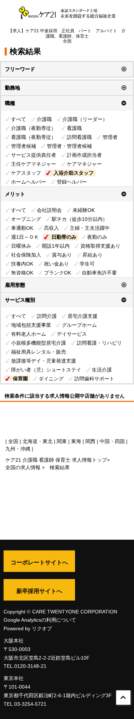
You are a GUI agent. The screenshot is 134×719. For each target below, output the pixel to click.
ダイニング (51, 379)
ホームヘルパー (28, 182)
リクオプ (42, 628)
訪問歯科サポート (94, 379)
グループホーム (79, 325)
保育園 (20, 379)
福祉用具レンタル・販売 (38, 352)
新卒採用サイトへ (39, 591)
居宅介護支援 (83, 316)
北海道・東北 (38, 441)
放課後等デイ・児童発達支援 (43, 361)
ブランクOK (57, 273)
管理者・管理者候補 (69, 146)
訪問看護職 (79, 137)
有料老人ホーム (28, 334)
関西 (90, 441)
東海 (76, 441)
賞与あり (62, 255)
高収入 (51, 228)
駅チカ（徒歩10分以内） (80, 219)
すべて (18, 119)
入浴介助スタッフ (74, 173)
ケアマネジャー (84, 164)
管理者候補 (23, 146)
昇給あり (93, 255)
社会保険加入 (26, 255)
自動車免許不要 (99, 273)
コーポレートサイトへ (39, 562)
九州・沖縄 (17, 449)
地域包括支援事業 (31, 325)
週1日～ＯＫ (25, 237)
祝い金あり (56, 264)
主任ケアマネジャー (33, 164)
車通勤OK (22, 228)
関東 (62, 441)
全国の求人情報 (23, 467)
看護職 (74, 128)
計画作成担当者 (84, 155)
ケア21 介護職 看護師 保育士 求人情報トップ (56, 460)
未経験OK (84, 210)
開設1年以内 (56, 246)
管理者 (110, 137)
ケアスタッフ (26, 173)
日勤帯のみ (63, 237)
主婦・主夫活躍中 (90, 228)
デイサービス (72, 334)
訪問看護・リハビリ (99, 343)
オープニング (26, 219)
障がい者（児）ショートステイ (46, 370)
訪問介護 (47, 316)
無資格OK (22, 273)
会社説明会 (49, 210)
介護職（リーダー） (85, 119)
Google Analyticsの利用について (40, 620)
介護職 (44, 119)
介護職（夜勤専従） (33, 128)
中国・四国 (112, 441)
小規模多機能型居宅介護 (38, 343)
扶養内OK (22, 264)
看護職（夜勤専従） (33, 137)
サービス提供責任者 (33, 155)
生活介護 (102, 370)
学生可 (87, 264)
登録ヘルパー (72, 182)
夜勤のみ (97, 237)
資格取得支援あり (100, 246)
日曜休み (21, 246)
